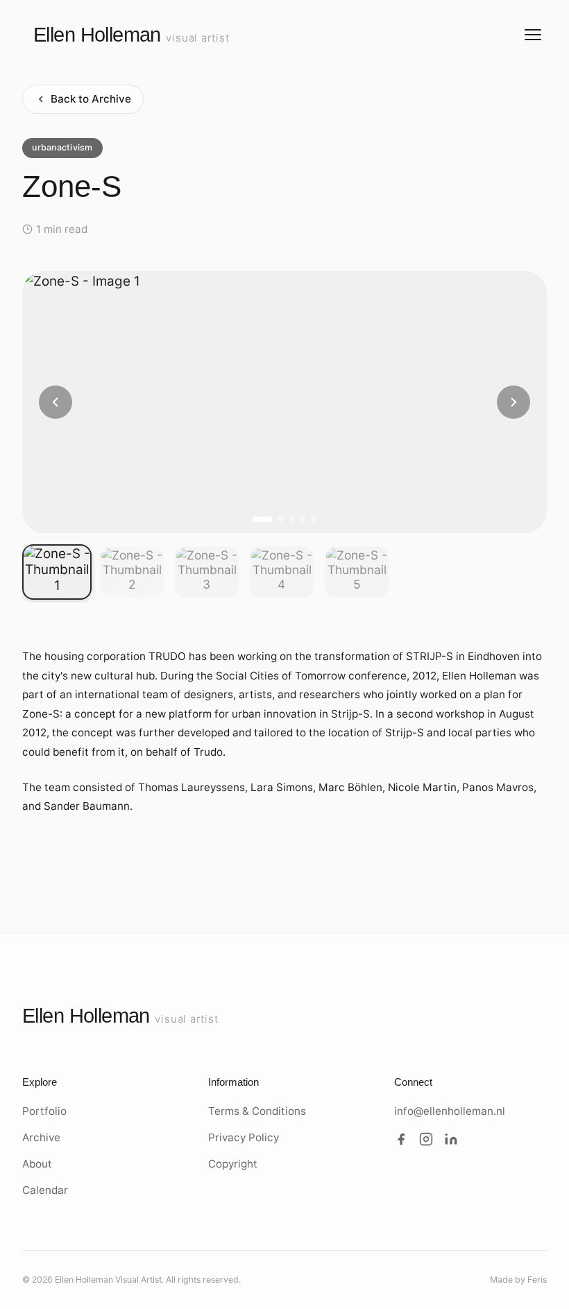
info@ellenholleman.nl (449, 1111)
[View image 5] (357, 572)
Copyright (232, 1163)
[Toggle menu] (533, 34)
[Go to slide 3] (291, 519)
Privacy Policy (243, 1137)
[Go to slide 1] (262, 519)
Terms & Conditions (257, 1111)
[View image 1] (57, 572)
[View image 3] (207, 572)
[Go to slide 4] (302, 519)
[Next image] (513, 402)
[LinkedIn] (451, 1141)
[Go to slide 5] (313, 519)
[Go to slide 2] (280, 519)
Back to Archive (91, 98)
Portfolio (44, 1111)
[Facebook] (401, 1141)
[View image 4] (282, 572)
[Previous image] (55, 402)
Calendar (45, 1190)
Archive (41, 1137)
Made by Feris (518, 1279)
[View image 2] (132, 572)
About (37, 1163)
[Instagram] (426, 1141)
